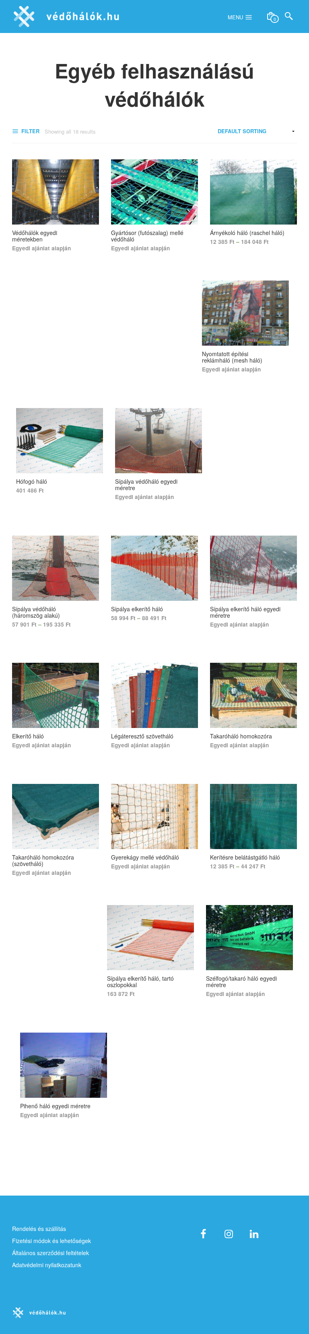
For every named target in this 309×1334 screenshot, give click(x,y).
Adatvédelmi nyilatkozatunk (46, 1265)
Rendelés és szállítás (39, 1229)
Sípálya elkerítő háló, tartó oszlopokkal (140, 981)
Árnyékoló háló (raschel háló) (247, 233)
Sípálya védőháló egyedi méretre (146, 484)
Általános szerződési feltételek (50, 1253)
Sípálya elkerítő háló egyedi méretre (245, 612)
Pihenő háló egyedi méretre (55, 1106)
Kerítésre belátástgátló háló (245, 857)
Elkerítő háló (28, 736)
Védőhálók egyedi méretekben (34, 236)
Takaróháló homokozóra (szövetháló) (43, 860)
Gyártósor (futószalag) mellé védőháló (147, 236)
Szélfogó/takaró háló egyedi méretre (241, 981)
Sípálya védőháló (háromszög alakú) (36, 612)
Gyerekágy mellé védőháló (145, 857)
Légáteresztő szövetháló (142, 736)
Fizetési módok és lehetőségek (51, 1241)
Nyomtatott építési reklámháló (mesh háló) (232, 357)
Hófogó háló (31, 481)
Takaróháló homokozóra (241, 736)
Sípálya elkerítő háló (137, 609)
